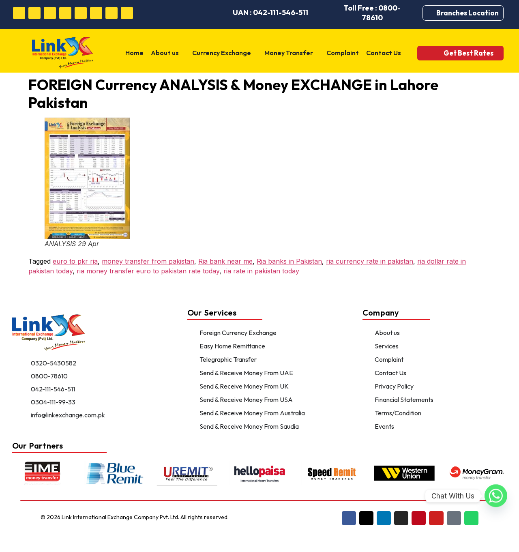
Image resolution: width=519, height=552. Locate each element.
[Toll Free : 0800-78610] (327, 13)
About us (165, 53)
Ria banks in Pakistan (289, 261)
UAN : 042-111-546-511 (270, 12)
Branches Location (467, 13)
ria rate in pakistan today (261, 271)
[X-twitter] (366, 518)
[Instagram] (65, 13)
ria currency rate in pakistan (369, 261)
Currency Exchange (221, 53)
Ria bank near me (225, 261)
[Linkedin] (50, 13)
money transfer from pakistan (148, 261)
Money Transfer (288, 53)
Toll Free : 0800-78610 (372, 12)
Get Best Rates (468, 53)
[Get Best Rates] (432, 53)
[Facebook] (19, 13)
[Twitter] (34, 13)
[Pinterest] (81, 13)
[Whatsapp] (127, 13)
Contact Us (383, 53)
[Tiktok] (111, 13)
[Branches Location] (431, 13)
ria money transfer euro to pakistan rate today (148, 271)
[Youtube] (96, 13)
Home (134, 53)
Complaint (342, 53)
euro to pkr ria (75, 261)
